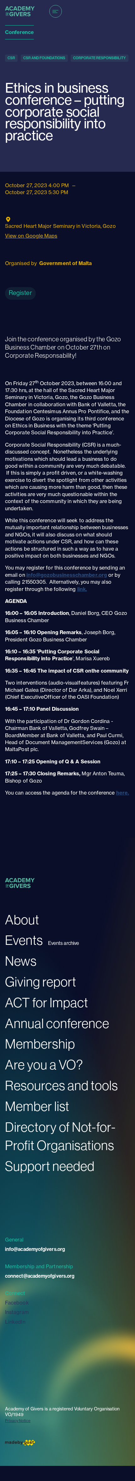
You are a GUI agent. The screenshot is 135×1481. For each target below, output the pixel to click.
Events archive (63, 943)
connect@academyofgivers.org (39, 1276)
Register (20, 293)
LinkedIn (15, 1322)
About (22, 919)
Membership (40, 1043)
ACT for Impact (46, 1002)
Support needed (49, 1166)
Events (24, 940)
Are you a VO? (44, 1064)
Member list (37, 1106)
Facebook (17, 1302)
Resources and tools (61, 1085)
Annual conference (57, 1023)
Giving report (40, 981)
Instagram (17, 1312)
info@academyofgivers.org (35, 1249)
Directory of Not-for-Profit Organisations (60, 1136)
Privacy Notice (17, 1420)
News (21, 960)
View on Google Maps (31, 236)
